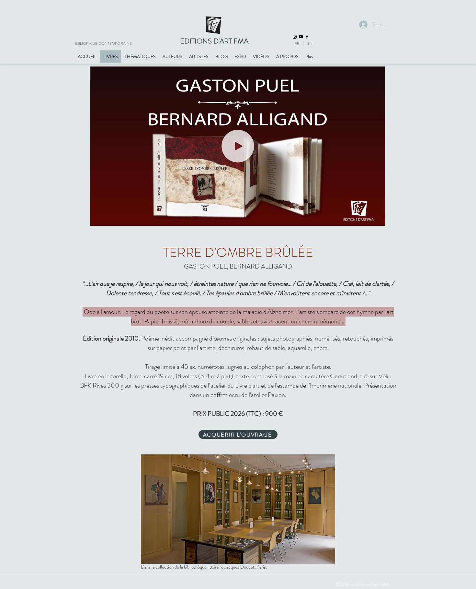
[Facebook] (307, 36)
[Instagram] (294, 36)
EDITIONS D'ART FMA (214, 41)
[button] (377, 218)
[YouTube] (300, 36)
